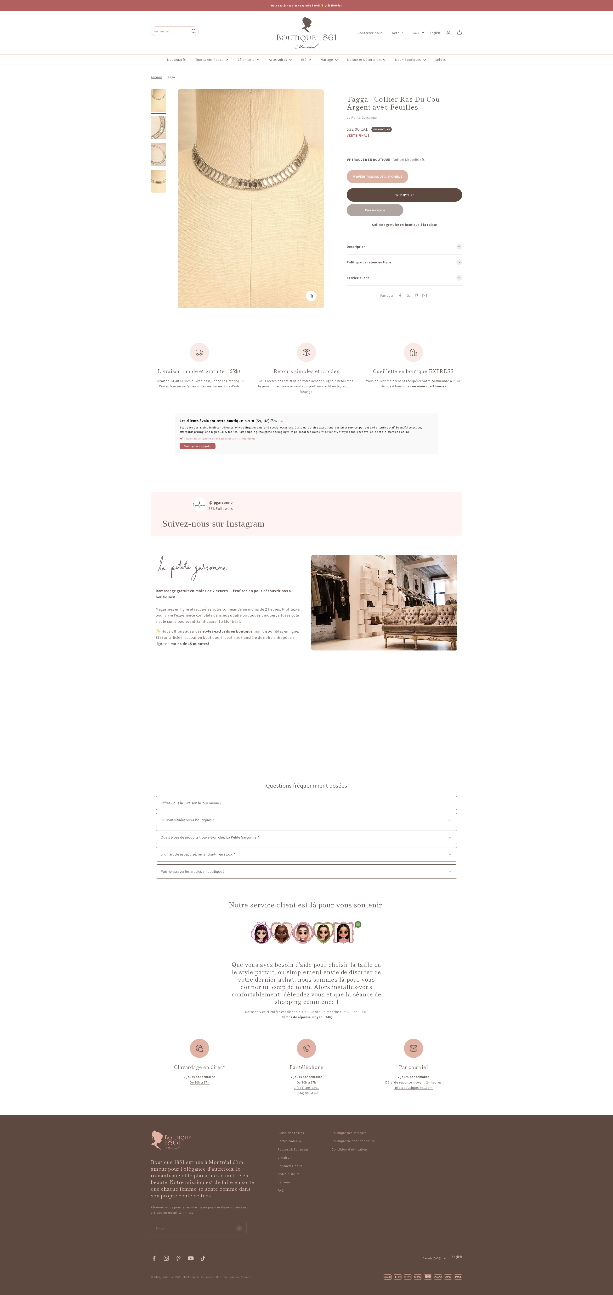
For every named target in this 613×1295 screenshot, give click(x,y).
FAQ (281, 1190)
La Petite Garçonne (362, 118)
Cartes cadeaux (289, 1141)
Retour (397, 32)
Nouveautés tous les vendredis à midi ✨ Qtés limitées (306, 5)
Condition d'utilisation (349, 1149)
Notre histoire (289, 1174)
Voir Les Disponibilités (409, 159)
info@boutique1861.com (413, 1087)
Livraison (285, 1157)
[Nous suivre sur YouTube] (190, 1258)
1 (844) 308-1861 (306, 1087)
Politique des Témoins (349, 1133)
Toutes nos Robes (209, 59)
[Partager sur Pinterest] (416, 295)
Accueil (156, 77)
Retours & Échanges (293, 1149)
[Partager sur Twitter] (408, 295)
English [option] (435, 33)
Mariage (327, 59)
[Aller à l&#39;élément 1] (158, 101)
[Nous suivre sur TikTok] (203, 1258)
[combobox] (170, 31)
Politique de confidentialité (353, 1141)
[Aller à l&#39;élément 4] (158, 182)
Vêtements (246, 59)
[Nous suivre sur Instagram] (166, 1258)
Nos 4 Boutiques (408, 59)
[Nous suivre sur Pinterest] (178, 1258)
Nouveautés (176, 59)
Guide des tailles (291, 1133)
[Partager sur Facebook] (400, 295)
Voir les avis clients (197, 446)
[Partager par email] (424, 295)
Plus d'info (231, 386)
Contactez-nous (370, 32)
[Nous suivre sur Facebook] (154, 1258)
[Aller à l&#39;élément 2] (158, 128)
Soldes (440, 59)
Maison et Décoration (364, 59)
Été (303, 59)
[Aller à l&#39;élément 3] (158, 155)
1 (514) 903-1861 (306, 1093)
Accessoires (278, 59)
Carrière (284, 1182)
